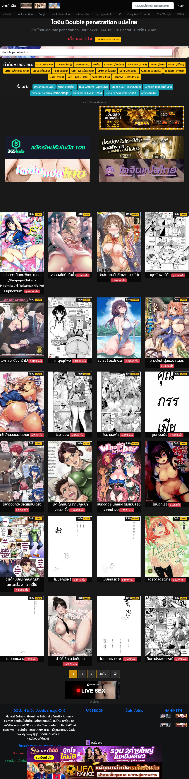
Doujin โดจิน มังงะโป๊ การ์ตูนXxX (39, 710)
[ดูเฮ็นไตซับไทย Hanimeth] (181, 716)
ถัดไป (103, 674)
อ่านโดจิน (9, 5)
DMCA (180, 14)
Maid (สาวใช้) (56, 77)
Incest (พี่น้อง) (176, 64)
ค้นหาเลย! (181, 52)
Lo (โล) (96, 64)
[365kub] (47, 147)
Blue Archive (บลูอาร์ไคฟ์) (93, 87)
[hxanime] (181, 725)
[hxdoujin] (165, 725)
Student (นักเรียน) (114, 64)
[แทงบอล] (141, 147)
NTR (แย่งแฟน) (44, 64)
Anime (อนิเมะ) (149, 93)
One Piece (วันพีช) (44, 87)
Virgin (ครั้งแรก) (106, 71)
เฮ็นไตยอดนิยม (25, 14)
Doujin (42, 14)
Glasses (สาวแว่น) (151, 71)
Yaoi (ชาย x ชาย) (101, 77)
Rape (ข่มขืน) (61, 71)
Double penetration (108, 39)
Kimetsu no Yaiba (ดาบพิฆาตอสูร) (50, 93)
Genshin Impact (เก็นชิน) (158, 87)
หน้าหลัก (7, 14)
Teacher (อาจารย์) (175, 71)
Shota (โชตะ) (158, 64)
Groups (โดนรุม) (41, 71)
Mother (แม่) (82, 64)
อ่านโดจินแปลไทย (61, 14)
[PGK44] (141, 118)
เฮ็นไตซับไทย (133, 710)
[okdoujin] (165, 716)
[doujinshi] (40, 5)
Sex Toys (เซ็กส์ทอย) (82, 71)
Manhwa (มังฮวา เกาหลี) (127, 77)
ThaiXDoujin (164, 14)
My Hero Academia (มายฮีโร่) (121, 93)
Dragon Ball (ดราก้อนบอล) (126, 87)
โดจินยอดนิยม (83, 14)
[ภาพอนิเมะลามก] (54, 5)
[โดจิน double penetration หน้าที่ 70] (115, 674)
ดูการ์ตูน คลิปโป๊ (104, 14)
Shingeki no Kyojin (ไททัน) (87, 93)
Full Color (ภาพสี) (137, 64)
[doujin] (47, 170)
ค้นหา (181, 6)
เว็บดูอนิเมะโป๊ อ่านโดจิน (139, 14)
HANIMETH (173, 710)
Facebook (94, 710)
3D (119, 14)
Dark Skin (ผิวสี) (128, 71)
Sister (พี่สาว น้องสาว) (17, 71)
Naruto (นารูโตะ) (66, 87)
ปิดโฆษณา (96, 742)
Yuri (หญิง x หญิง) (78, 77)
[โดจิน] (26, 5)
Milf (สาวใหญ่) (64, 64)
